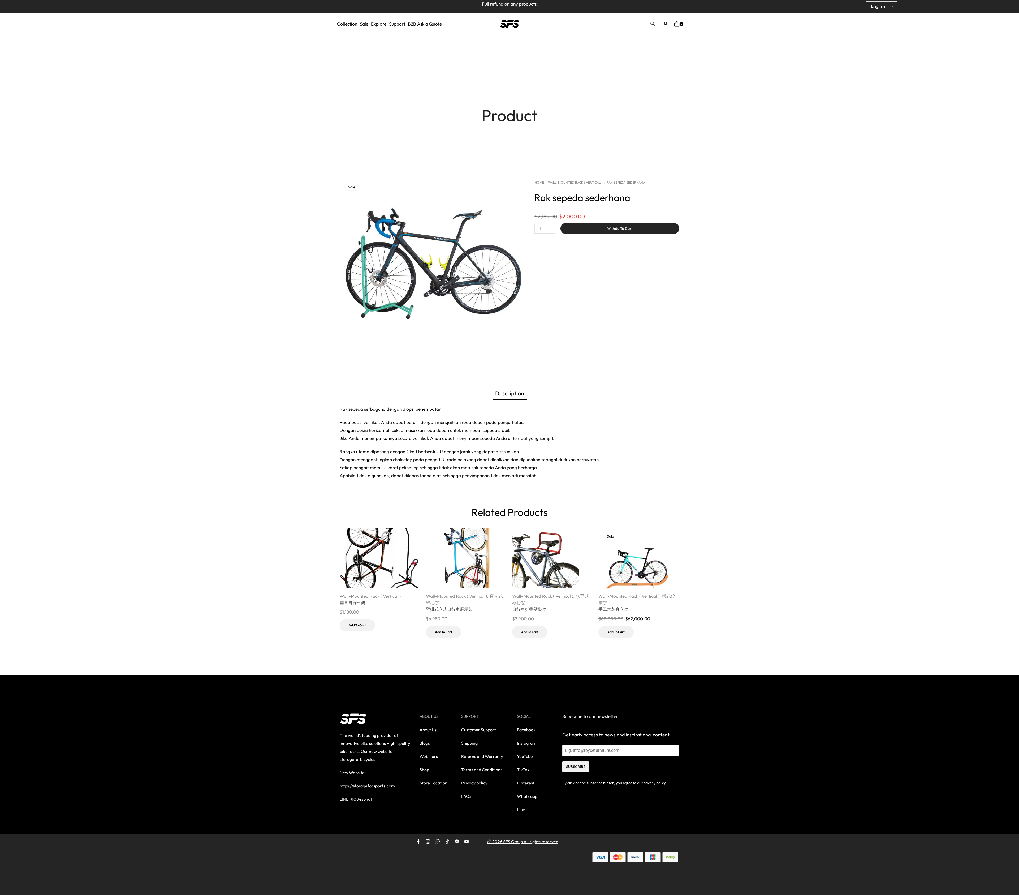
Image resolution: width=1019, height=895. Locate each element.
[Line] (457, 841)
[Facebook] (418, 841)
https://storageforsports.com (367, 785)
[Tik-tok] (447, 841)
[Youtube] (466, 841)
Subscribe (575, 767)
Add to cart (357, 625)
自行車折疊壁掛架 (529, 609)
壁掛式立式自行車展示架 (449, 609)
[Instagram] (428, 841)
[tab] (510, 394)
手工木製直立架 (613, 609)
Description (509, 393)
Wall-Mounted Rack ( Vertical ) (575, 182)
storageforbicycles (357, 759)
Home (539, 182)
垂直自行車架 (352, 602)
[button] (652, 24)
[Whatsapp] (437, 841)
